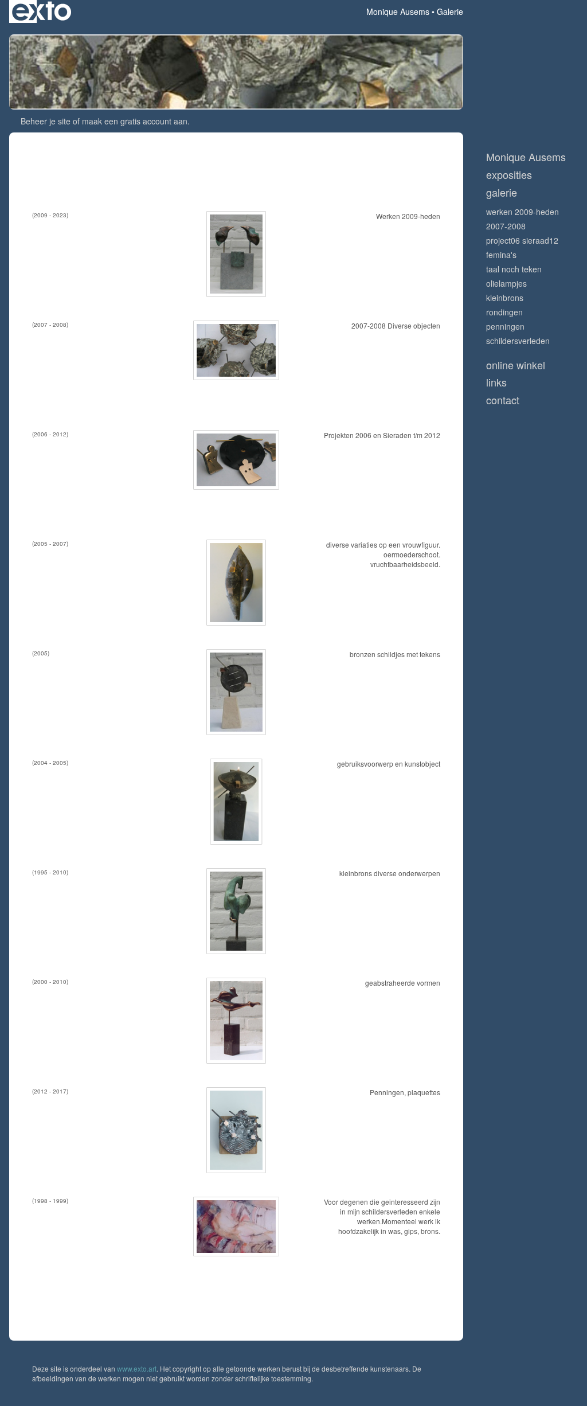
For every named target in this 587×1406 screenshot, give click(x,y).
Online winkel (515, 365)
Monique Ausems (397, 11)
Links (496, 382)
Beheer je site (46, 121)
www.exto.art (136, 1368)
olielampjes (506, 283)
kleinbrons (504, 297)
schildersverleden (518, 340)
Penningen (505, 326)
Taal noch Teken (514, 269)
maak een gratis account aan (134, 121)
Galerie (501, 192)
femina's (501, 254)
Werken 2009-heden (522, 211)
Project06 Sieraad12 (522, 240)
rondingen (504, 312)
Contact (502, 400)
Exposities (509, 174)
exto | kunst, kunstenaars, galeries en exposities (41, 11)
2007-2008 (506, 226)
